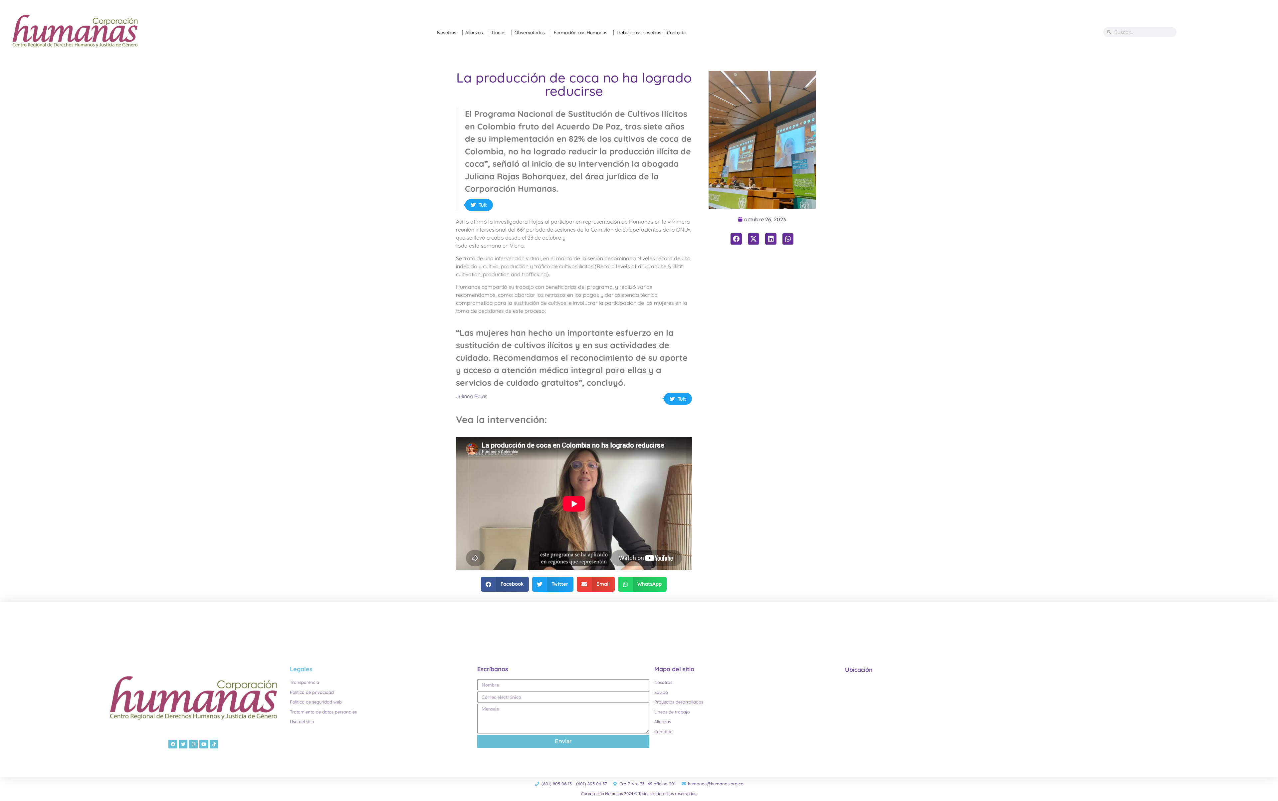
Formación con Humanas (580, 33)
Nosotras (446, 33)
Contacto (676, 33)
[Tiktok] (214, 744)
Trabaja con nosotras (638, 33)
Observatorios (530, 33)
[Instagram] (193, 744)
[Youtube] (203, 744)
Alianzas (474, 33)
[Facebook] (172, 744)
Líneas (499, 33)
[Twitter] (183, 744)
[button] (505, 584)
